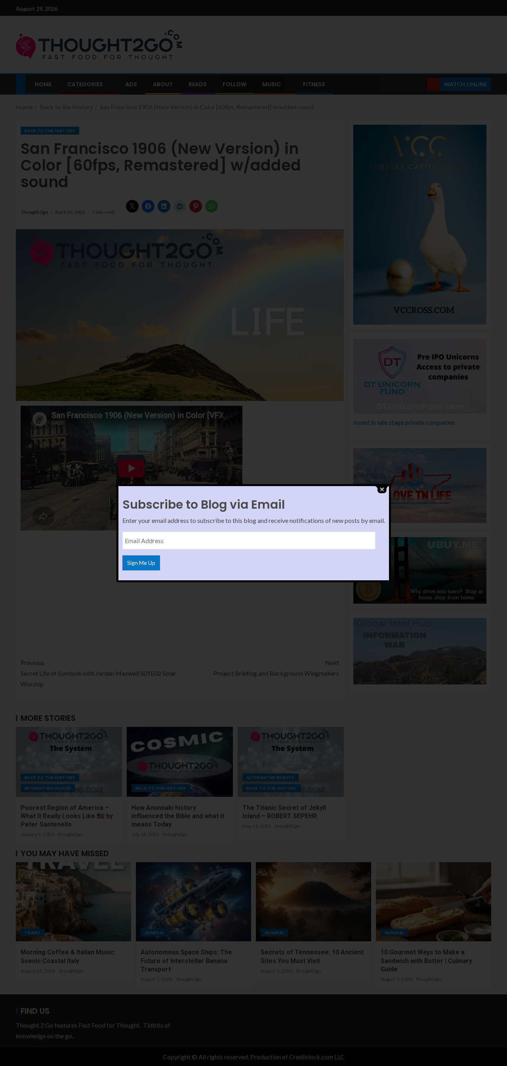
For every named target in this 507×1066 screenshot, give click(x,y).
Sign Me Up (141, 562)
